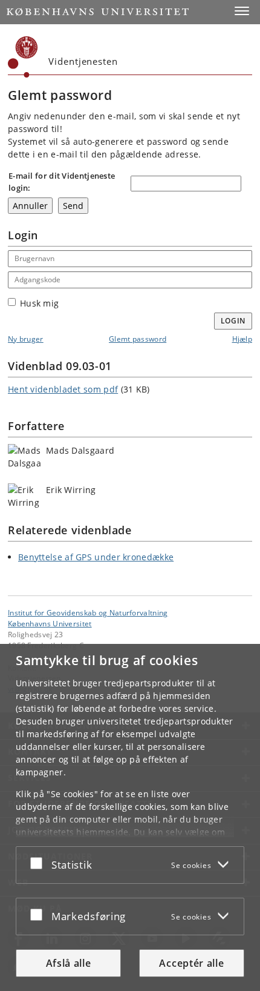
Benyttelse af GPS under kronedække (96, 557)
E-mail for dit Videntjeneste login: (61, 181)
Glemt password (137, 339)
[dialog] (130, 817)
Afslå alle (68, 963)
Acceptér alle (191, 963)
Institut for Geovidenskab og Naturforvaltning (88, 612)
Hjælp (242, 339)
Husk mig (39, 303)
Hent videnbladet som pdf (63, 389)
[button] (242, 11)
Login (233, 321)
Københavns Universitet (50, 623)
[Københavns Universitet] (23, 57)
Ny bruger (26, 339)
